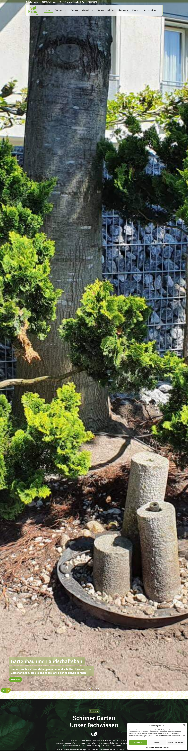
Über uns (122, 10)
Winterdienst (87, 10)
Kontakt (135, 10)
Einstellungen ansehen (176, 742)
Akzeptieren (138, 742)
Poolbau (74, 10)
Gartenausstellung (106, 10)
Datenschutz (158, 747)
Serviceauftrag (150, 10)
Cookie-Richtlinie (150, 747)
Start (48, 10)
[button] (184, 726)
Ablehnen (157, 742)
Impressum (166, 747)
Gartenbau (59, 10)
